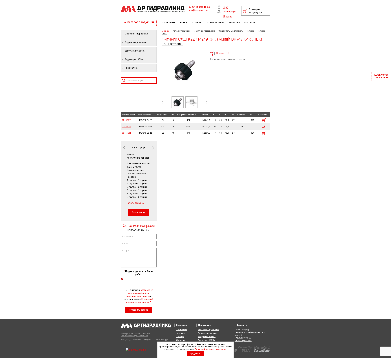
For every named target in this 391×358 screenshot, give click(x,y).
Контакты (250, 22)
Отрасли (197, 22)
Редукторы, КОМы (206, 340)
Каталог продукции (181, 31)
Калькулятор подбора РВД (381, 76)
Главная (165, 31)
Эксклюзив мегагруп (159, 340)
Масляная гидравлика (204, 31)
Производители (215, 22)
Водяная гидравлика (207, 333)
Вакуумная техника (207, 336)
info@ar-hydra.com (198, 10)
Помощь (180, 336)
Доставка (180, 340)
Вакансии (234, 22)
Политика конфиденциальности (134, 336)
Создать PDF (223, 53)
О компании (169, 22)
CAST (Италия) (172, 44)
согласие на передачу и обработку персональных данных (139, 293)
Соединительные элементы (230, 31)
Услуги (184, 22)
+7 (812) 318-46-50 (199, 7)
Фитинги (250, 31)
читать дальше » (135, 203)
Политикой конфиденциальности (210, 349)
